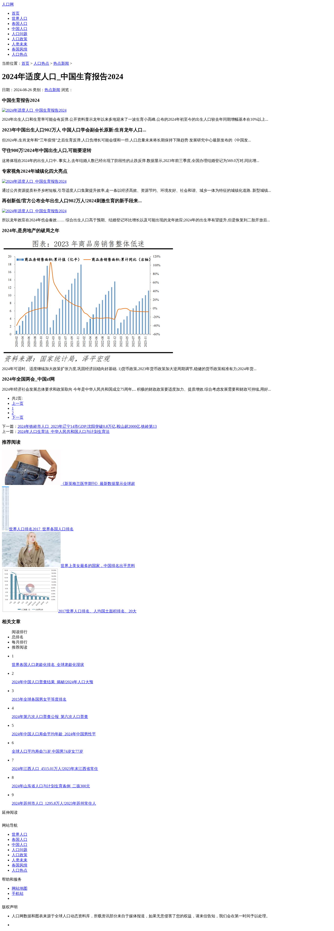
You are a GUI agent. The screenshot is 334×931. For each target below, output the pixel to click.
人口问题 (19, 34)
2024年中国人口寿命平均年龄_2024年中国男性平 (54, 734)
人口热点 (19, 54)
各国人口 (19, 23)
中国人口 (19, 29)
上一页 (17, 403)
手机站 (17, 893)
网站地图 (19, 888)
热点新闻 (61, 63)
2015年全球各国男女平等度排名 (39, 699)
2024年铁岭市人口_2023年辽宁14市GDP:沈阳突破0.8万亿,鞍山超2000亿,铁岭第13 (87, 426)
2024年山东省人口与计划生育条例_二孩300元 (51, 786)
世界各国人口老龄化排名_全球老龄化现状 (48, 665)
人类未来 (19, 44)
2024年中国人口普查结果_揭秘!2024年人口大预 (52, 682)
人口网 (8, 4)
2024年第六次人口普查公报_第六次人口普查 (50, 717)
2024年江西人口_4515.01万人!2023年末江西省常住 (55, 769)
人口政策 (19, 39)
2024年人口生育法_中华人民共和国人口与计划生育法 (64, 431)
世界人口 (19, 18)
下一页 (17, 417)
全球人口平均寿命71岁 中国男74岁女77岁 (47, 751)
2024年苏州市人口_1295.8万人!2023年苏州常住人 (54, 803)
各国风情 (19, 49)
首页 (16, 13)
